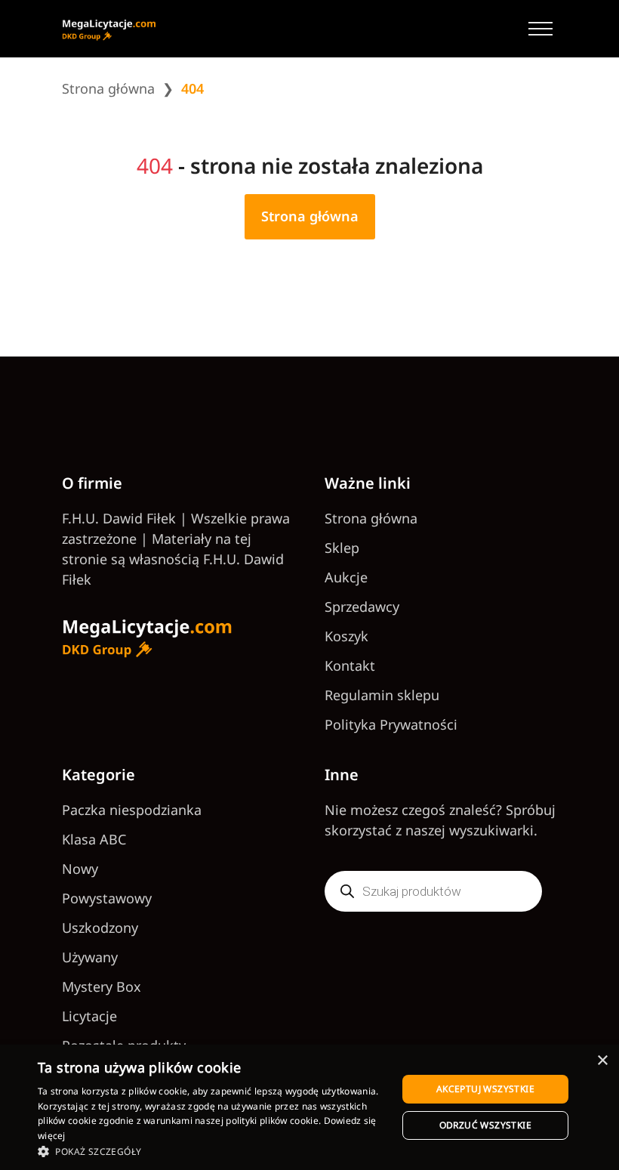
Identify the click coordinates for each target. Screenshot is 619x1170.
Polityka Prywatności (391, 724)
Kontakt (350, 665)
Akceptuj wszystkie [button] (485, 1088)
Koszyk (346, 636)
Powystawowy (107, 898)
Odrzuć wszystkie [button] (485, 1125)
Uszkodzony (100, 927)
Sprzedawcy (362, 606)
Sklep (342, 548)
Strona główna (108, 88)
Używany (90, 957)
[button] (212, 1151)
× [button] (602, 1061)
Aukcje (346, 577)
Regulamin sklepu (382, 695)
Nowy (80, 869)
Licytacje (89, 1016)
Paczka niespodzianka (132, 810)
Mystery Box (101, 986)
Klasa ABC (94, 839)
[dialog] (309, 1107)
